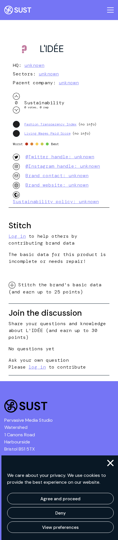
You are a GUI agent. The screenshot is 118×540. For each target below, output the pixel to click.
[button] (110, 463)
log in (37, 367)
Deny (60, 513)
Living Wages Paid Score (47, 133)
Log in (17, 236)
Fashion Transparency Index (50, 124)
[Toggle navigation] (110, 10)
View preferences (60, 527)
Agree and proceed (60, 499)
